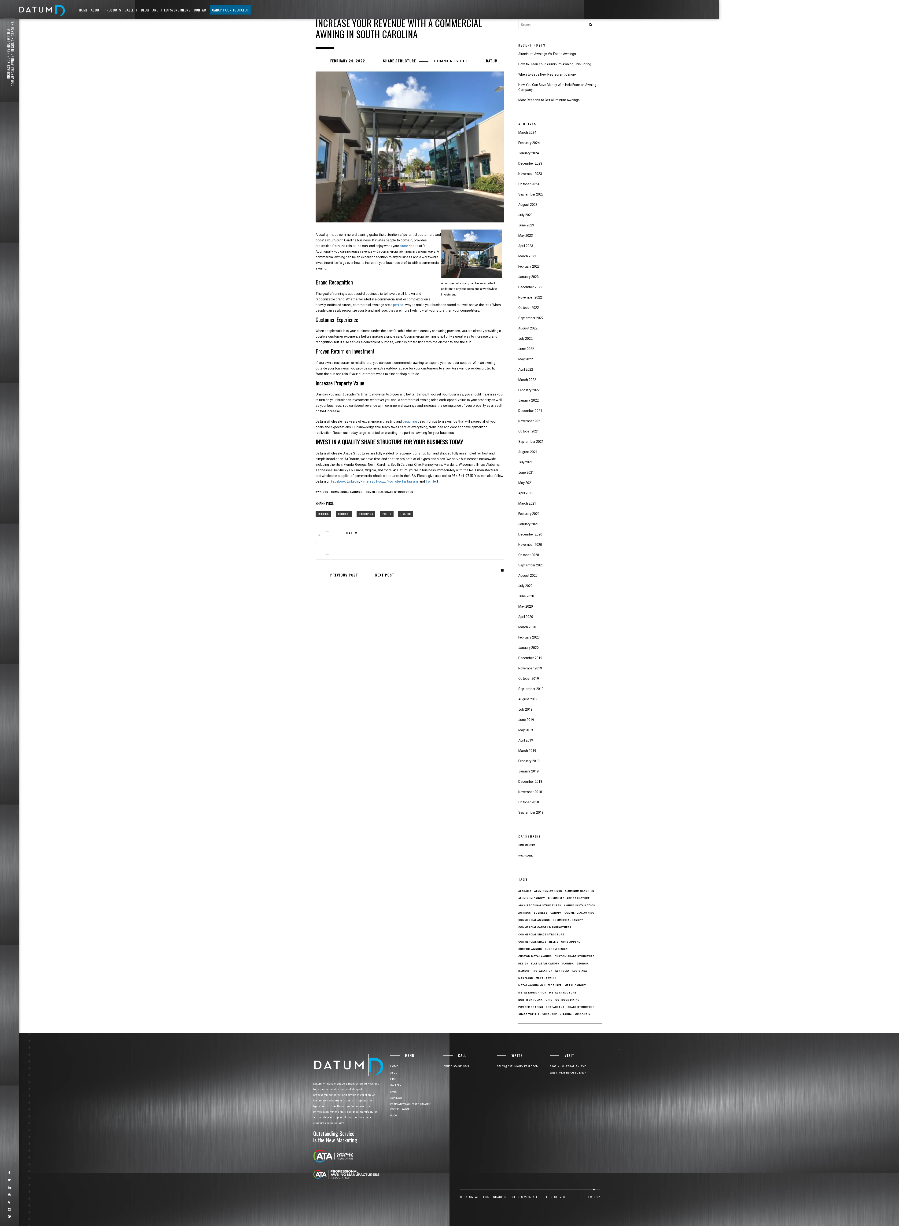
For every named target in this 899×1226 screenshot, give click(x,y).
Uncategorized (525, 855)
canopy (556, 913)
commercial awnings (347, 492)
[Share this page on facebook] (323, 514)
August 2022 (528, 328)
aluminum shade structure (569, 898)
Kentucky (562, 971)
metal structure (562, 992)
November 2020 (530, 545)
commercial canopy (568, 920)
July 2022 (525, 338)
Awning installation (579, 905)
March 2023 (527, 256)
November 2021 (530, 421)
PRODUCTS (112, 9)
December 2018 (530, 781)
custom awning (530, 949)
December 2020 (530, 534)
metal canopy (575, 985)
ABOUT (96, 9)
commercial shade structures (389, 492)
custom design (556, 949)
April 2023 (525, 246)
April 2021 (525, 493)
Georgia (583, 963)
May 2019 (525, 730)
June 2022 (526, 349)
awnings (322, 492)
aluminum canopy (531, 898)
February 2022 (529, 390)
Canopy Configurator (230, 9)
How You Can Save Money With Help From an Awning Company (557, 87)
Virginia (566, 1014)
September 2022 (531, 318)
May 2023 (525, 235)
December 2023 (530, 163)
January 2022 (528, 400)
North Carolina (530, 1000)
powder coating (530, 1007)
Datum (492, 60)
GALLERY (131, 9)
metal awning (546, 978)
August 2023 (528, 205)
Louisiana (579, 971)
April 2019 (525, 740)
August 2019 (528, 699)
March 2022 (527, 380)
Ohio (549, 1000)
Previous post (344, 574)
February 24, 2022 (347, 60)
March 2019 (527, 751)
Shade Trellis (528, 1014)
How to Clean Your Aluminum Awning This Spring (554, 64)
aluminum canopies (579, 891)
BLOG (145, 9)
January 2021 (528, 524)
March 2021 (527, 503)
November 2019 (530, 668)
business (541, 913)
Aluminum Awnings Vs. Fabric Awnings (547, 54)
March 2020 (527, 627)
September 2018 (531, 812)
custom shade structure (574, 956)
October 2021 (528, 431)
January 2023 (528, 277)
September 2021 (531, 441)
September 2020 (531, 565)
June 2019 (526, 720)
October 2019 (528, 678)
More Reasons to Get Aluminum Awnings (549, 100)
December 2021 (530, 411)
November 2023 (530, 174)
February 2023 (529, 266)
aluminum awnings (548, 891)
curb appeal (570, 942)
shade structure (580, 1007)
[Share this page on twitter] (387, 514)
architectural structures (539, 905)
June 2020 (526, 596)
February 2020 (529, 637)
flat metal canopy (545, 963)
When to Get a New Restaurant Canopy (547, 74)
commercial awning (579, 913)
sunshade (549, 1014)
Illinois (524, 971)
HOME (83, 9)
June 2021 (526, 472)
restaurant (555, 1007)
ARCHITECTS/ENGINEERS (171, 9)
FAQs (393, 1091)
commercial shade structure (541, 934)
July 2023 (525, 215)
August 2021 (528, 452)
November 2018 (530, 792)
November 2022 (530, 297)
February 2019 (529, 761)
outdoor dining (567, 1000)
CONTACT (201, 9)
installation (543, 971)
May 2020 (525, 606)
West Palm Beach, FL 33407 (568, 1072)
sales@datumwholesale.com (517, 1066)
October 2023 (528, 184)
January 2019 (528, 771)
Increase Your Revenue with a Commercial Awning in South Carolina (10, 53)
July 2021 (525, 462)
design (523, 963)
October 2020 (528, 555)
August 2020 (528, 575)
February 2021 (529, 514)
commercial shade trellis (538, 942)
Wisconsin (582, 1014)
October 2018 (528, 802)
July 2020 (525, 586)
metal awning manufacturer (540, 985)
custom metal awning (535, 956)
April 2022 (525, 369)
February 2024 (529, 143)
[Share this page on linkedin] (405, 514)
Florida (568, 963)
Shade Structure (399, 60)
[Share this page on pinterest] (344, 514)
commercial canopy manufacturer (544, 927)
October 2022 (528, 308)
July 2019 (525, 709)
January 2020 (528, 648)
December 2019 (530, 658)
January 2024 (528, 153)
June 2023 (526, 225)
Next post (384, 574)
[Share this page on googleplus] (366, 514)
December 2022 (530, 287)
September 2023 (531, 194)
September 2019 (531, 689)
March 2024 (527, 132)
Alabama (524, 891)
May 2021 (525, 483)
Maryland (525, 978)
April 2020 (525, 617)
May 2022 (525, 359)
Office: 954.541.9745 (456, 1066)
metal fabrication (532, 992)
